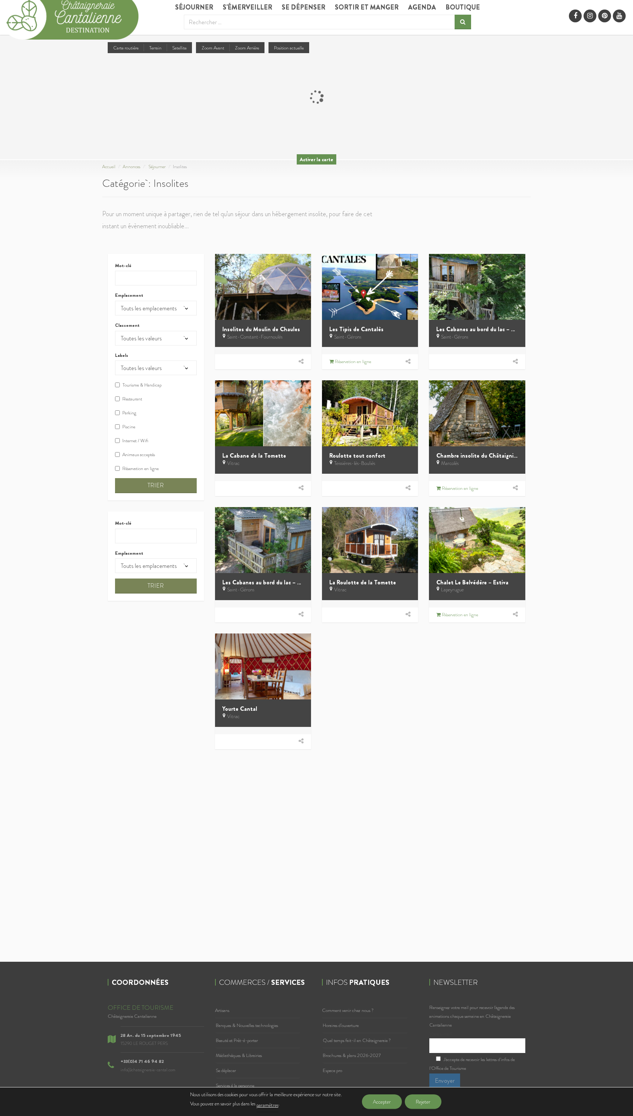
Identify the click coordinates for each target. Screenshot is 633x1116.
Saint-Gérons (347, 336)
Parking (129, 412)
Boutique (462, 7)
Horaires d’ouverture (341, 1025)
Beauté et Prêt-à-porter (237, 1040)
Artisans (222, 1010)
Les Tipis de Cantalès (356, 329)
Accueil (108, 166)
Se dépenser (303, 7)
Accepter (382, 1101)
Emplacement (129, 295)
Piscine (128, 426)
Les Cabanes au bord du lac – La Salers (484, 329)
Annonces (131, 166)
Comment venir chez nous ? (348, 1010)
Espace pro (332, 1070)
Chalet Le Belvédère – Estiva (472, 582)
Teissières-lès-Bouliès (354, 463)
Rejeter (423, 1101)
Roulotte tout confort (357, 455)
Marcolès (450, 463)
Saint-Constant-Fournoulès (254, 336)
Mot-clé (123, 265)
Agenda (422, 7)
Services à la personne (235, 1085)
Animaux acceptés (138, 454)
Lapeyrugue (452, 589)
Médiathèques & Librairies (239, 1055)
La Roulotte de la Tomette (362, 582)
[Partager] (301, 361)
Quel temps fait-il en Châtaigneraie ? (357, 1040)
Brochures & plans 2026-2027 (352, 1055)
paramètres (267, 1105)
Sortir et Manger (367, 7)
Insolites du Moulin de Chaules (261, 329)
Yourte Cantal (239, 709)
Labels (121, 355)
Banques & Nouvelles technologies (247, 1025)
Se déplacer (226, 1070)
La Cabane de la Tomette (254, 455)
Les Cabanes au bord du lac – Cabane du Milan (281, 582)
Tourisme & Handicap (142, 384)
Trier (156, 485)
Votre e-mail (440, 1033)
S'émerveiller (247, 7)
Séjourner (194, 7)
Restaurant (132, 398)
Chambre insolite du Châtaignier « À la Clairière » (498, 455)
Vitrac (233, 463)
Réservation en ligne (140, 468)
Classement (127, 325)
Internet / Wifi (135, 440)
